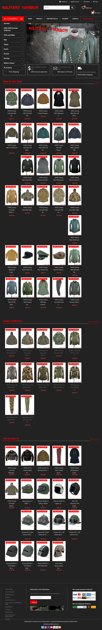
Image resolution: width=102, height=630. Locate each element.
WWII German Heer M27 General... (59, 148)
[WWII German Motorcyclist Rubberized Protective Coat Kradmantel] (43, 165)
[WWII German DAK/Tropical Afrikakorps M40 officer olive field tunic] (27, 287)
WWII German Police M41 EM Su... (43, 148)
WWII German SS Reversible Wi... (11, 352)
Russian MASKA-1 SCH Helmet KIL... (43, 565)
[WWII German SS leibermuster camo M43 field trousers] (11, 405)
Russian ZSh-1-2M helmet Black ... (59, 533)
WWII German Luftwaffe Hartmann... (12, 470)
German (7, 23)
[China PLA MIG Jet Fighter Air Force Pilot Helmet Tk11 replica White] (59, 489)
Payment (7, 597)
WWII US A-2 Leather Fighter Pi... (27, 470)
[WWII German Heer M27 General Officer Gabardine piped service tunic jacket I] (59, 133)
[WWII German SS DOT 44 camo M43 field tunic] (74, 338)
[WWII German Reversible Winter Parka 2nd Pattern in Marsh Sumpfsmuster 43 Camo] (74, 195)
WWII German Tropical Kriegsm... (43, 112)
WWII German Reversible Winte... (74, 209)
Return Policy (9, 612)
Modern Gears (9, 63)
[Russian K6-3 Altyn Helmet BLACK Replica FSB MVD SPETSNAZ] (43, 520)
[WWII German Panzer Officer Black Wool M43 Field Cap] (27, 255)
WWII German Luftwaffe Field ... (59, 352)
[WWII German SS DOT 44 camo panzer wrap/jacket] (59, 372)
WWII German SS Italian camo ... (11, 386)
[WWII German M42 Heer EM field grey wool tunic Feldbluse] (74, 255)
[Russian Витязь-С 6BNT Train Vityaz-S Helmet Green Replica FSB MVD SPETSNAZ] (27, 489)
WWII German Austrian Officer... (75, 301)
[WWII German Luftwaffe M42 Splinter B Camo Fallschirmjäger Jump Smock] (11, 99)
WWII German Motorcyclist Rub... (43, 179)
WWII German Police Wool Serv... (74, 239)
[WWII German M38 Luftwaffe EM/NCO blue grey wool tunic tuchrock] (27, 99)
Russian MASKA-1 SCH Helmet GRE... (27, 566)
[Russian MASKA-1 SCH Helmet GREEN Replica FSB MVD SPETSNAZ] (27, 551)
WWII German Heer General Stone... (59, 470)
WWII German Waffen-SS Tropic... (12, 270)
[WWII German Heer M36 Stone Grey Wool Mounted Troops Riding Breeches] (59, 287)
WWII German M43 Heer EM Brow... (27, 148)
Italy (5, 40)
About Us (7, 619)
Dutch (6, 49)
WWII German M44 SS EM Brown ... (11, 148)
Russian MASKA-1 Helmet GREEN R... (43, 503)
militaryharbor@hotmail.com (51, 624)
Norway (7, 58)
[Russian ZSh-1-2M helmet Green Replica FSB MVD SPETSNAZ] (74, 520)
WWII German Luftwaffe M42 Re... (43, 210)
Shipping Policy (9, 594)
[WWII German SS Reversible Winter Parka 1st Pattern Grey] (11, 338)
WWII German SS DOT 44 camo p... (59, 386)
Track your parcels (10, 600)
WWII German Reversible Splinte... (12, 503)
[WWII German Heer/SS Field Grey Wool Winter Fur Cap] (59, 255)
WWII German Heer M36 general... (59, 179)
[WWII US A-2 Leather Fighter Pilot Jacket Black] (27, 456)
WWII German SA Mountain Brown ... (43, 469)
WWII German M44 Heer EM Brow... (75, 113)
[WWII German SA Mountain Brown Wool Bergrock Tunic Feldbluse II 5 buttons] (43, 456)
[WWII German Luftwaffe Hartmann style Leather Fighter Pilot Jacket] (11, 456)
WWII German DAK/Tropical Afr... (27, 302)
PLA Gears (8, 68)
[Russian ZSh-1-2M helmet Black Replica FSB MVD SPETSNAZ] (59, 520)
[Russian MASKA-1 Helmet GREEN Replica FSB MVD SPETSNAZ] (43, 489)
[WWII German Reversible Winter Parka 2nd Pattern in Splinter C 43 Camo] (43, 338)
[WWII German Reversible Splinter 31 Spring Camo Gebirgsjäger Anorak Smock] (11, 489)
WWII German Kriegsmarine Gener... (75, 470)
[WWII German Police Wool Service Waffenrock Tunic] (74, 225)
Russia (6, 54)
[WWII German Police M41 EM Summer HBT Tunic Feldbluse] (43, 133)
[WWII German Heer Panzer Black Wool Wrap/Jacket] (27, 165)
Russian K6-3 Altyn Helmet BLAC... (43, 533)
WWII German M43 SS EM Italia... (12, 302)
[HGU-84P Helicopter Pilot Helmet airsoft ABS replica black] (74, 489)
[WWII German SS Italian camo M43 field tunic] (11, 372)
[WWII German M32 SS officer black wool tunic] (74, 165)
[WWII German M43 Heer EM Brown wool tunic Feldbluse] (27, 133)
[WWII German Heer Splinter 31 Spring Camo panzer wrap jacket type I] (74, 372)
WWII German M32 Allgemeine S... (59, 113)
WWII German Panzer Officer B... (27, 269)
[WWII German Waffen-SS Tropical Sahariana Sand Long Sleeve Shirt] (11, 255)
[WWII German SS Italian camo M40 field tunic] (43, 372)
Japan (6, 44)
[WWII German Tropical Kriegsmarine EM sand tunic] (43, 99)
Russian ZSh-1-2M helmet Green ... (74, 533)
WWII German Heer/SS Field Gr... (58, 269)
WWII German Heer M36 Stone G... (59, 302)
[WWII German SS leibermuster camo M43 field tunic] (27, 372)
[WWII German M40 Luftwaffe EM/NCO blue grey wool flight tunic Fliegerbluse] (74, 133)
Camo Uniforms (93, 321)
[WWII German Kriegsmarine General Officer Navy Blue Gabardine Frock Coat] (74, 456)
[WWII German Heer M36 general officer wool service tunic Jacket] (59, 165)
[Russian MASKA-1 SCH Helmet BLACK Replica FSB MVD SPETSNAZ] (11, 551)
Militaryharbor (73, 621)
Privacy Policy (9, 589)
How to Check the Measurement (10, 615)
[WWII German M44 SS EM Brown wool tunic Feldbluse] (11, 133)
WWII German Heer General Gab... (43, 269)
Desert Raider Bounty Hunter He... (59, 566)
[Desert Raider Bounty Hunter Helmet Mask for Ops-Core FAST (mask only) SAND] (59, 551)
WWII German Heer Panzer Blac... (27, 179)
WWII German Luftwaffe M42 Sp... (11, 113)
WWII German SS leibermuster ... (27, 386)
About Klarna (8, 607)
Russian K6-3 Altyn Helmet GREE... (27, 533)
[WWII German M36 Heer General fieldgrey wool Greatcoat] (43, 287)
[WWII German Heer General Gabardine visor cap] (43, 255)
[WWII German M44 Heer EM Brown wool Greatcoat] (74, 99)
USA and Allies (9, 35)
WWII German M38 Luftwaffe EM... (27, 113)
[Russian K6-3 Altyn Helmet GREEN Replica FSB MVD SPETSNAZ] (27, 520)
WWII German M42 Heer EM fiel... (75, 270)
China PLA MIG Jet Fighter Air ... (59, 502)
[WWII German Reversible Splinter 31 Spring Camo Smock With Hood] (27, 195)
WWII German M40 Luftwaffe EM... (74, 148)
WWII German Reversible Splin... (27, 209)
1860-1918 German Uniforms (11, 29)
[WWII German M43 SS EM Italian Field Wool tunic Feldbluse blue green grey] (11, 287)
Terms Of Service (9, 592)
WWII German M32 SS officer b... (74, 179)
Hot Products (94, 439)
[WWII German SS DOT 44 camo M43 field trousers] (27, 405)
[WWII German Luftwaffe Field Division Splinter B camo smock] (59, 338)
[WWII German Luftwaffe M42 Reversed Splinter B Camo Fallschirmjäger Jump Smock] (43, 195)
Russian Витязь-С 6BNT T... (27, 502)
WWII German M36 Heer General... (43, 302)
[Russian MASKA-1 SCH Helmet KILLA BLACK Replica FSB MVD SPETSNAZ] (43, 551)
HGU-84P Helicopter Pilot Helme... (74, 503)
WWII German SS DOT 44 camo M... (74, 353)
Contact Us (8, 609)
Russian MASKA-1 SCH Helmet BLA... (11, 566)
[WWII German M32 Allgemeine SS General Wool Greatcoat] (59, 99)
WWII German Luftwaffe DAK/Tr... (12, 210)
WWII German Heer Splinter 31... (74, 387)
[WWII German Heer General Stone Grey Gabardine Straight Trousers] (59, 456)
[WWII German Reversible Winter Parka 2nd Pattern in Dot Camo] (27, 338)
